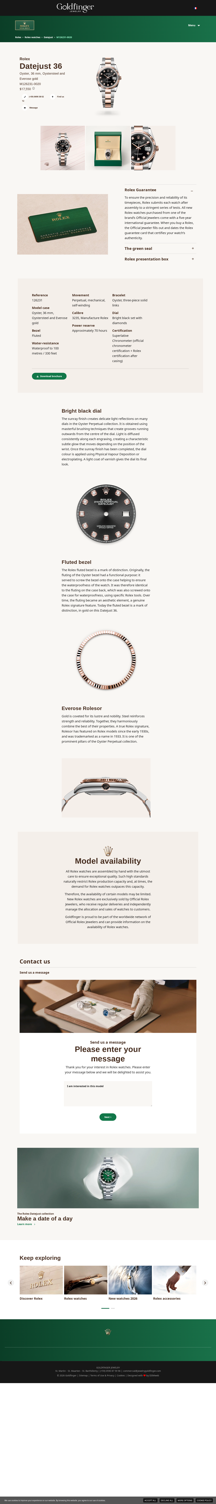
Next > (107, 1117)
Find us (60, 96)
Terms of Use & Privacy (102, 1375)
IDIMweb (154, 1375)
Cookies (121, 1375)
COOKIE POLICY (204, 1500)
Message (33, 107)
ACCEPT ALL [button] (150, 1500)
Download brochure (51, 376)
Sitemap (83, 1375)
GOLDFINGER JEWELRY (108, 1367)
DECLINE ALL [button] (167, 1500)
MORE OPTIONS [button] (185, 1500)
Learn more (24, 1224)
